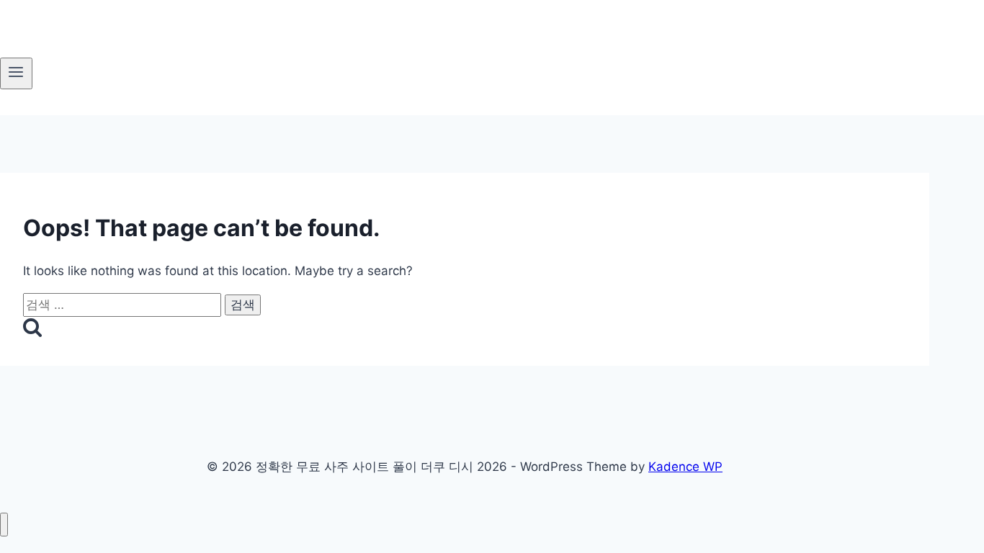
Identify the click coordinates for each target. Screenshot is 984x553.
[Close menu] (4, 524)
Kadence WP (685, 466)
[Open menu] (16, 73)
